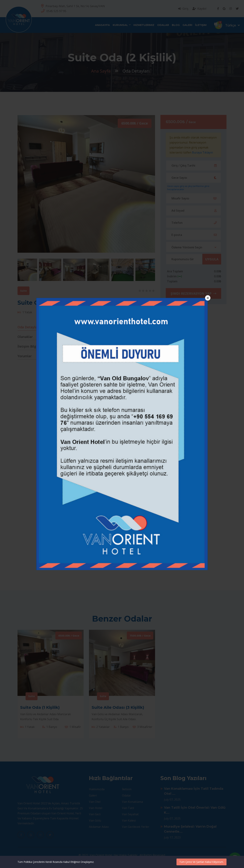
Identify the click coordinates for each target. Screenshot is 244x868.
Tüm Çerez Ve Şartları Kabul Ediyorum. (201, 862)
